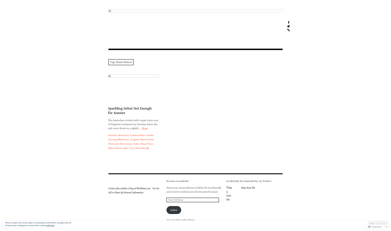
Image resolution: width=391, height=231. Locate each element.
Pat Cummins (126, 143)
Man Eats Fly (248, 188)
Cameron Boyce (138, 135)
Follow (173, 210)
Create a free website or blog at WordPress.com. (129, 188)
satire (136, 143)
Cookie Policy (50, 225)
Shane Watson (115, 148)
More (145, 128)
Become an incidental (177, 181)
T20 (132, 148)
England (135, 139)
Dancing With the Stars (119, 139)
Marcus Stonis (147, 139)
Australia (113, 135)
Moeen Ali (113, 143)
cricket (150, 135)
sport (126, 148)
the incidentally (142, 148)
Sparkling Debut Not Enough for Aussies (130, 110)
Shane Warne (147, 143)
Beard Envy (124, 135)
